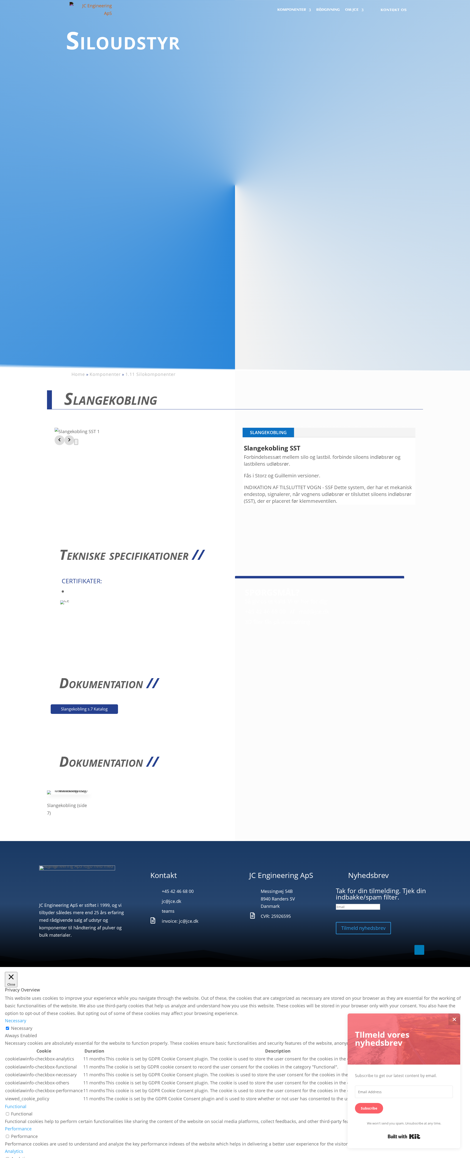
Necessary (21, 1028)
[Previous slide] (59, 440)
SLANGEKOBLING (268, 432)
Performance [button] (18, 1129)
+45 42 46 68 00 (265, 611)
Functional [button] (15, 1106)
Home (78, 374)
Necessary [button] (15, 1020)
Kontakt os (394, 10)
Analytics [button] (14, 1151)
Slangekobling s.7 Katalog (84, 709)
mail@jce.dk (314, 611)
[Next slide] (69, 440)
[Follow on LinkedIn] (419, 10)
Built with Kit (404, 1136)
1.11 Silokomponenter (150, 374)
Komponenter (105, 374)
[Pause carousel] (76, 442)
